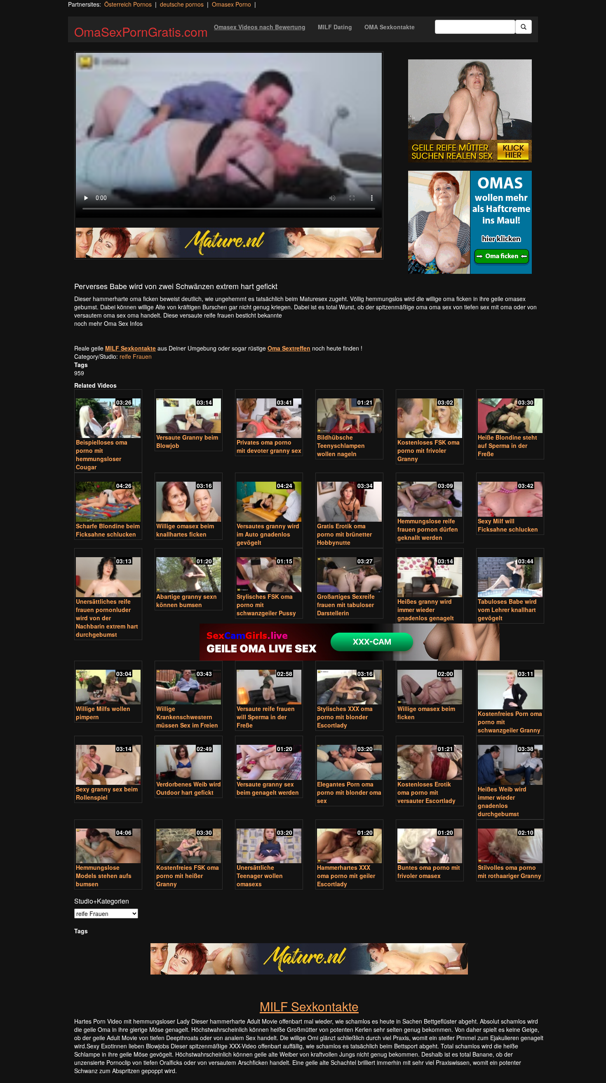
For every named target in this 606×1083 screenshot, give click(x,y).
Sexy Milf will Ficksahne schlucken (508, 525)
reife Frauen (136, 356)
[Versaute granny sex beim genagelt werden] (269, 758)
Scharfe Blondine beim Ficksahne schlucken (108, 530)
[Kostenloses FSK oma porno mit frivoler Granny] (429, 414)
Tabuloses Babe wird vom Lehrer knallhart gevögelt (507, 609)
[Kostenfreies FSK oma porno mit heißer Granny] (188, 842)
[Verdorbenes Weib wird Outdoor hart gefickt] (188, 758)
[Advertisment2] (470, 222)
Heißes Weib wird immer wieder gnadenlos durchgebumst (502, 801)
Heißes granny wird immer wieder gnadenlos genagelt (425, 609)
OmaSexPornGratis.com (141, 31)
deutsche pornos (182, 4)
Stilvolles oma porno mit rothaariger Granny (509, 871)
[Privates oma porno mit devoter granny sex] (269, 414)
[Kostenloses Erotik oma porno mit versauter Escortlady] (429, 758)
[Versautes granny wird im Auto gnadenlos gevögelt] (269, 498)
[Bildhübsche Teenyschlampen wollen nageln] (349, 412)
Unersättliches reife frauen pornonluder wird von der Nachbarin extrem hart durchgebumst (107, 617)
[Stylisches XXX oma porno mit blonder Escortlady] (349, 683)
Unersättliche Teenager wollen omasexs (260, 875)
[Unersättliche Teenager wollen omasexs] (269, 842)
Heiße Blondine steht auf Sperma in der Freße (507, 445)
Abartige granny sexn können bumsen (186, 600)
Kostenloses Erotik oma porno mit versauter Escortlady (426, 792)
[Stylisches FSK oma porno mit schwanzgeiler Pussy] (269, 571)
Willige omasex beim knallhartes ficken (185, 530)
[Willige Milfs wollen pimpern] (108, 683)
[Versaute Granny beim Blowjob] (188, 412)
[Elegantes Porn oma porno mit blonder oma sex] (349, 758)
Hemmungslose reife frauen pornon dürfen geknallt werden (427, 529)
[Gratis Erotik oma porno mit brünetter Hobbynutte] (349, 498)
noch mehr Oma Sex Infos (108, 323)
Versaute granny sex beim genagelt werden (268, 788)
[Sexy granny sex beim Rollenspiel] (108, 761)
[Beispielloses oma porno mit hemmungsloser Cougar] (108, 414)
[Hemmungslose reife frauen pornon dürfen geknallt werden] (429, 495)
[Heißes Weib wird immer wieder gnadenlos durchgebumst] (510, 761)
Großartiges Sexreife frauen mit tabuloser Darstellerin (346, 604)
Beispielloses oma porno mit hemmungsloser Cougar (101, 454)
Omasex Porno (231, 4)
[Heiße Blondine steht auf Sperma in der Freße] (510, 412)
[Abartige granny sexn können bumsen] (188, 571)
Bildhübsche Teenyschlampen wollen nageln (341, 445)
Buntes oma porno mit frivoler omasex (428, 871)
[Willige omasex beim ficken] (429, 683)
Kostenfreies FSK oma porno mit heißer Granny (187, 875)
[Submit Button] (523, 27)
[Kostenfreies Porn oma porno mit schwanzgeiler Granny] (510, 686)
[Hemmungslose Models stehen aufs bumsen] (108, 842)
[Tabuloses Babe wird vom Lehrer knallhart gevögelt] (510, 573)
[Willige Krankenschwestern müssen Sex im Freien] (188, 683)
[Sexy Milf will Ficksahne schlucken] (510, 495)
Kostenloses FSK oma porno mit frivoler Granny (428, 450)
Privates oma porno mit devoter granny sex (269, 446)
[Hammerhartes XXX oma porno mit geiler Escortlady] (349, 842)
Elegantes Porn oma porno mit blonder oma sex (349, 792)
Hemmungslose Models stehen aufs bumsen (104, 875)
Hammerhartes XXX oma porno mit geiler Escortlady (346, 875)
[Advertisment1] (470, 110)
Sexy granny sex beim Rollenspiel (107, 793)
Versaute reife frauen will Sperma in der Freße (266, 716)
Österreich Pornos (128, 4)
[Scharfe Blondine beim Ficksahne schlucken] (108, 498)
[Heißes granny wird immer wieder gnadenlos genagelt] (429, 573)
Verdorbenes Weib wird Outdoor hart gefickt (188, 788)
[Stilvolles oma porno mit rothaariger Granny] (510, 842)
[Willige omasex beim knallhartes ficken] (188, 498)
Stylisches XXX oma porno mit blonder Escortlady (345, 716)
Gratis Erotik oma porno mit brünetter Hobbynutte (344, 534)
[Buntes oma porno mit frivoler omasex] (429, 842)
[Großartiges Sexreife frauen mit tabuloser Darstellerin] (349, 571)
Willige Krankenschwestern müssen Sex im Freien (187, 716)
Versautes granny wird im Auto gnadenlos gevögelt (268, 534)
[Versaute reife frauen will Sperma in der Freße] (269, 683)
